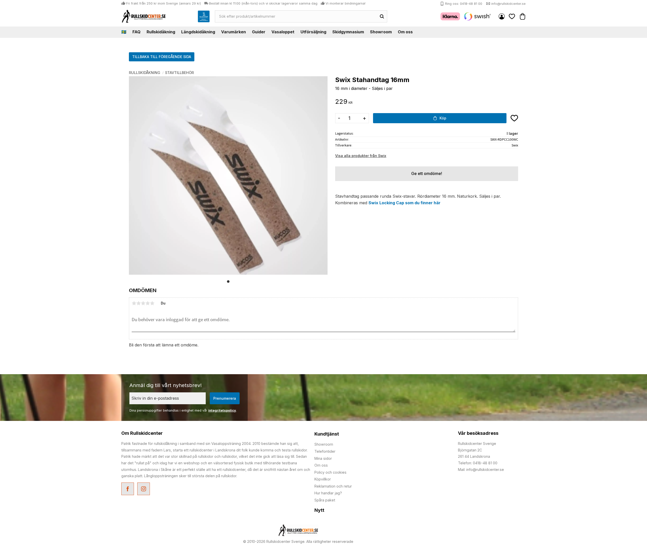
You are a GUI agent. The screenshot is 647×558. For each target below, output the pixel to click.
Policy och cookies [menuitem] (330, 472)
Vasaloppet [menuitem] (282, 31)
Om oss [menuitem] (405, 31)
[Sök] (382, 16)
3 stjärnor (143, 303)
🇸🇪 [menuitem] (123, 31)
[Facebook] (128, 489)
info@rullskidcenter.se (508, 4)
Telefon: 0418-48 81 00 (477, 463)
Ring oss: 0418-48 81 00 (463, 4)
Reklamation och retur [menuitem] (333, 486)
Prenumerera (224, 398)
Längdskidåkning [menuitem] (198, 31)
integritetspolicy (222, 410)
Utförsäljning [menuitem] (313, 31)
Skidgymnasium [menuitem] (348, 31)
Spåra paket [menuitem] (324, 500)
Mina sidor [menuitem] (502, 16)
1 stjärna (134, 303)
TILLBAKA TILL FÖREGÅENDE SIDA (161, 57)
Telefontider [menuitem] (324, 451)
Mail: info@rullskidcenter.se (481, 469)
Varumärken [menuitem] (233, 31)
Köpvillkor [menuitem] (322, 479)
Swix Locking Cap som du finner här (404, 202)
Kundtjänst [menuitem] (326, 434)
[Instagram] (144, 489)
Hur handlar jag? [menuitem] (328, 493)
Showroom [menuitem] (381, 31)
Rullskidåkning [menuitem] (161, 31)
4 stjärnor (147, 303)
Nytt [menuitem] (319, 510)
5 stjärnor (152, 303)
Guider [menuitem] (258, 31)
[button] (512, 16)
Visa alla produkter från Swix (360, 156)
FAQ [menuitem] (136, 31)
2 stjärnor (138, 303)
